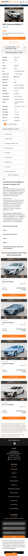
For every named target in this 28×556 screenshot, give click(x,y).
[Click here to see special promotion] (14, 5)
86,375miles (23, 406)
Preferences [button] (12, 548)
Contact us (14, 473)
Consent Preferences (11, 554)
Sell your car (14, 484)
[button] (20, 2)
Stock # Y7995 (5, 279)
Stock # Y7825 (5, 402)
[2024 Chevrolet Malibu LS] (14, 350)
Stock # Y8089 (5, 361)
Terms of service (14, 492)
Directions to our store (14, 496)
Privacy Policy (14, 500)
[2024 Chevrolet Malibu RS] (14, 309)
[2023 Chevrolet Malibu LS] (14, 268)
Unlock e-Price (15, 295)
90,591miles (23, 324)
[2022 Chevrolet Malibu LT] (14, 391)
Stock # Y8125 (5, 320)
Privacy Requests (14, 508)
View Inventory (14, 469)
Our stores (14, 477)
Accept (14, 552)
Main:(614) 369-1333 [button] (15, 457)
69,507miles (23, 283)
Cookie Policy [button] (7, 546)
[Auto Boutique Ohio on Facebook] (14, 443)
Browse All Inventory (14, 38)
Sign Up (14, 536)
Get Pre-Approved (14, 481)
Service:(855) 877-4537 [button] (15, 459)
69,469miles (23, 365)
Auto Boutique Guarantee (14, 488)
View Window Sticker (12, 124)
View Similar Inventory (14, 42)
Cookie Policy (14, 504)
